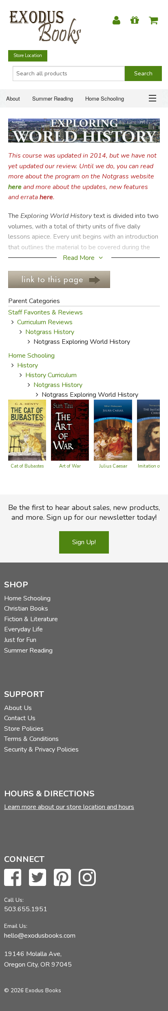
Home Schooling (104, 98)
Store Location (27, 56)
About (13, 98)
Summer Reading (52, 98)
